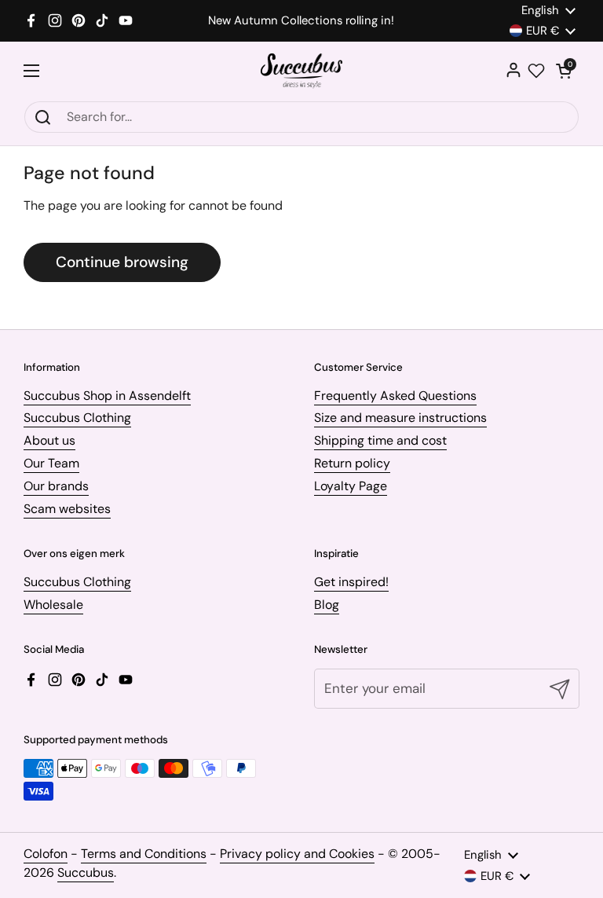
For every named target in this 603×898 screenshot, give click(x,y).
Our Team (51, 463)
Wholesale (53, 604)
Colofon (46, 853)
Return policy (352, 463)
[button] (563, 70)
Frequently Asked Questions (395, 395)
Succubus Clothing (77, 417)
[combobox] (301, 117)
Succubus (85, 872)
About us (49, 440)
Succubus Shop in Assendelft (107, 395)
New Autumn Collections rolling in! (301, 21)
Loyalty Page (350, 486)
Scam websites (67, 508)
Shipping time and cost (380, 440)
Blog (326, 604)
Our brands (56, 486)
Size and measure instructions (400, 417)
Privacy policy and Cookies (297, 853)
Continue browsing (122, 262)
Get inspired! (351, 582)
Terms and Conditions (143, 853)
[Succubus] (302, 71)
